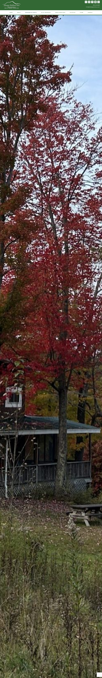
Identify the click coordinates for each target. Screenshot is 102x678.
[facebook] (86, 2)
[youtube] (95, 2)
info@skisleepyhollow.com (93, 7)
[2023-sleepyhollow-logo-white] (11, 1)
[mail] (98, 2)
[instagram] (89, 2)
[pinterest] (92, 2)
